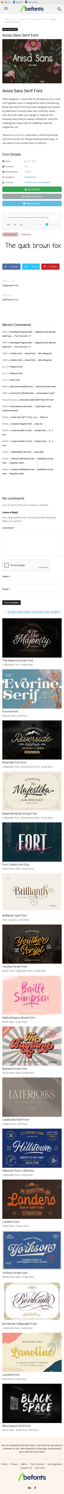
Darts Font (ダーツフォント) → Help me (29, 417)
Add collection (33, 203)
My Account (33, 2)
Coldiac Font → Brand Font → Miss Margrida (31, 353)
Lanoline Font (11, 1374)
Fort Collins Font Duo (15, 864)
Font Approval (55, 1464)
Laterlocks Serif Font (15, 1119)
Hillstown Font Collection (18, 1170)
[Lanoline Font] (32, 1352)
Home (8, 19)
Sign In (5, 2)
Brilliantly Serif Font (14, 915)
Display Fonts (9, 1123)
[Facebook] (35, 1488)
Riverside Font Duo (14, 762)
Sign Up (17, 2)
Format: (9, 166)
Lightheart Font (10, 299)
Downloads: (11, 171)
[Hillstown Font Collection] (32, 1148)
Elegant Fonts (9, 715)
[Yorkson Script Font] (32, 1250)
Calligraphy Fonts (11, 664)
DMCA (24, 1464)
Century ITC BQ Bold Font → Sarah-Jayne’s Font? (32, 393)
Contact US (26, 1468)
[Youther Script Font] (32, 944)
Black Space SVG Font (16, 1425)
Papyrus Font (16, 366)
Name (6, 576)
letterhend (18, 134)
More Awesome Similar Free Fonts (33, 612)
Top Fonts (40, 1468)
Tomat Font (14, 379)
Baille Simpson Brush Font (18, 1017)
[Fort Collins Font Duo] (32, 842)
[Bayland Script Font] (32, 1046)
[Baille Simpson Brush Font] (32, 995)
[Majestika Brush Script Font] (32, 791)
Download (34, 189)
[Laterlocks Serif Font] (32, 1097)
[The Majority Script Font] (32, 638)
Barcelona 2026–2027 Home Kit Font (37, 399)
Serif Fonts (22, 715)
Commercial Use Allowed (37, 182)
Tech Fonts (33, 1429)
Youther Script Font (14, 966)
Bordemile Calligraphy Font (19, 1323)
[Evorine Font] (32, 689)
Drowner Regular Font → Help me (27, 423)
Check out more (33, 196)
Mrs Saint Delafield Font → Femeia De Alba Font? (33, 386)
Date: (8, 161)
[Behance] (29, 1488)
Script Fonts (27, 664)
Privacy (14, 1464)
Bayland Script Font (14, 1068)
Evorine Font (10, 711)
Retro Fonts (8, 1378)
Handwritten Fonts (30, 766)
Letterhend (30, 177)
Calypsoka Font (10, 285)
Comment (8, 527)
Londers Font (10, 1221)
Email (6, 589)
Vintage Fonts (22, 1225)
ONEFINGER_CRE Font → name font (27, 452)
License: (9, 182)
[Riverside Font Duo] (32, 740)
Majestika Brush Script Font (19, 813)
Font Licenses (37, 1464)
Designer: (10, 177)
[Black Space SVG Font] (32, 1403)
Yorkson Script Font (14, 1272)
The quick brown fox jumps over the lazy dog (33, 245)
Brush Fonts (8, 970)
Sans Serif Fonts (40, 19)
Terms (4, 1464)
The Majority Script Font (17, 660)
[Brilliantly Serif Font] (32, 893)
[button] (59, 10)
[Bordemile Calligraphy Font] (32, 1301)
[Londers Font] (32, 1199)
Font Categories (21, 19)
